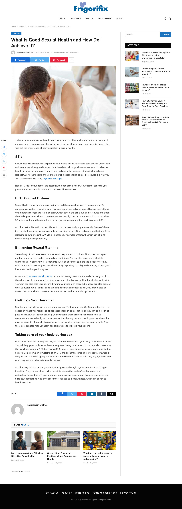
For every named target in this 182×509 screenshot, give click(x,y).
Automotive (105, 19)
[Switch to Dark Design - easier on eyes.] (165, 18)
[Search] (169, 19)
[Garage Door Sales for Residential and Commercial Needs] (63, 440)
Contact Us (52, 493)
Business (76, 19)
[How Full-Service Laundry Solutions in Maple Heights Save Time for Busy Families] (132, 104)
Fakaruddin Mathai (26, 52)
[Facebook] (4, 147)
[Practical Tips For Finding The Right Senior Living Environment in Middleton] (132, 56)
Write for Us (82, 493)
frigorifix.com (105, 500)
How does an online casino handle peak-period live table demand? (155, 87)
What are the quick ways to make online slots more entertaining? (97, 456)
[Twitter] (4, 154)
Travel (62, 19)
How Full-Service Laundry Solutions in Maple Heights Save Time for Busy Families (155, 103)
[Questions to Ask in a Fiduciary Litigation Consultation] (27, 440)
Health (89, 19)
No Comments (59, 52)
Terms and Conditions (104, 493)
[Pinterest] (4, 167)
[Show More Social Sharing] (71, 59)
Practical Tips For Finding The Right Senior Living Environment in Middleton (156, 55)
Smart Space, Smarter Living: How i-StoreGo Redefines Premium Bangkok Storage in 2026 (155, 121)
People (120, 19)
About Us (67, 493)
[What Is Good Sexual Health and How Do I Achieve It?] (63, 100)
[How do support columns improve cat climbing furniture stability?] (132, 72)
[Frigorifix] (91, 7)
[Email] (4, 174)
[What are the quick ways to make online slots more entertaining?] (99, 440)
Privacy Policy (128, 493)
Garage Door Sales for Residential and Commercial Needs (61, 456)
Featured (16, 33)
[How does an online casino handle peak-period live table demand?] (132, 88)
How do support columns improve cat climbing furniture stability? (156, 71)
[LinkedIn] (4, 161)
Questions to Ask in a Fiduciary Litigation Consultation (27, 454)
